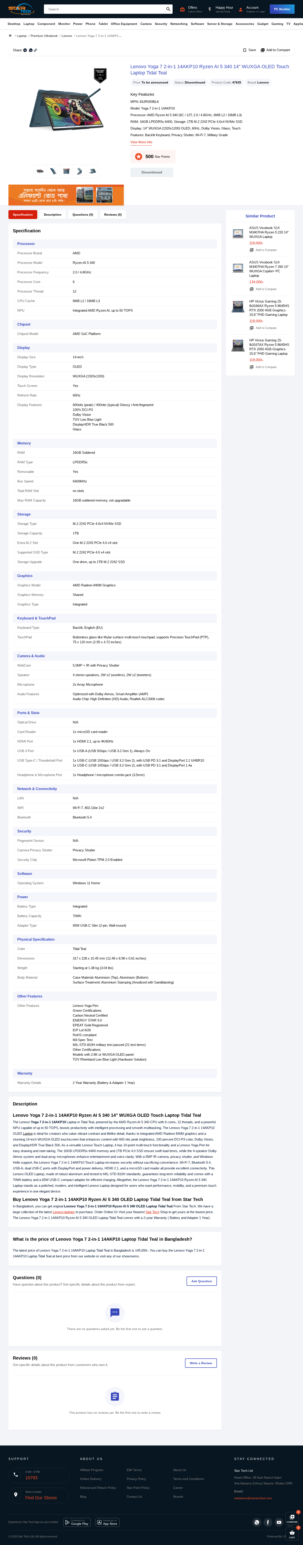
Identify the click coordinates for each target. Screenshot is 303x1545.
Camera (146, 24)
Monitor (64, 24)
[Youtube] (279, 1522)
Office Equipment (124, 24)
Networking (179, 24)
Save (249, 50)
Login (262, 11)
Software (197, 24)
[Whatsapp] (256, 1522)
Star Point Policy (138, 1487)
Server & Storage (219, 24)
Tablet (103, 24)
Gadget (262, 24)
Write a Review (201, 1363)
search (168, 9)
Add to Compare (275, 50)
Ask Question (201, 1281)
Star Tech (152, 1212)
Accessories (245, 24)
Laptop (29, 24)
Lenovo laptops (64, 1212)
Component (46, 24)
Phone (90, 24)
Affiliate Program (91, 1470)
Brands (178, 1496)
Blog (83, 1496)
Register (251, 11)
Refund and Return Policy (98, 1487)
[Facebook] (268, 1522)
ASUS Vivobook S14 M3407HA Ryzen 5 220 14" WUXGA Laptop (269, 232)
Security (161, 24)
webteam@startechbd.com (253, 1498)
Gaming (277, 24)
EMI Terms (134, 1470)
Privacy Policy (136, 1479)
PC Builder (282, 9)
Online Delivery (90, 1479)
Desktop (14, 24)
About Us (179, 1470)
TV (288, 24)
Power (78, 24)
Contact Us (134, 1496)
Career (178, 1487)
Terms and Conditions (188, 1479)
